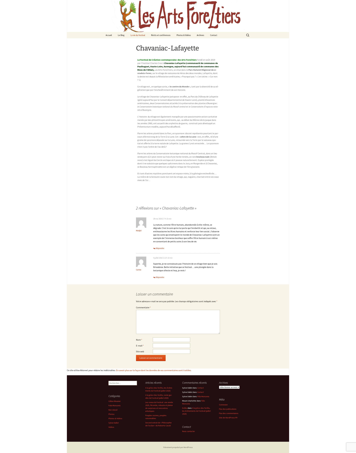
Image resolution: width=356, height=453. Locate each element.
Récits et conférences (160, 35)
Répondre (160, 248)
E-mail (140, 345)
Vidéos (111, 427)
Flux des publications (227, 409)
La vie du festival (137, 35)
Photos (111, 414)
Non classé (113, 410)
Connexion (223, 404)
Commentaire (143, 307)
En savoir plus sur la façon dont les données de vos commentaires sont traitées (153, 370)
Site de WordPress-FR (228, 417)
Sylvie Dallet (113, 423)
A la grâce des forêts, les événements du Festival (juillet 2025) (196, 411)
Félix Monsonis (203, 396)
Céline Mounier (114, 401)
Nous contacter (188, 431)
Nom (139, 339)
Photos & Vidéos (183, 35)
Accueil (109, 35)
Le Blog (121, 35)
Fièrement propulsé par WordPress (178, 447)
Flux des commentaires (228, 413)
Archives (200, 35)
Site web (140, 351)
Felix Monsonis (114, 405)
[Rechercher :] (248, 35)
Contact (213, 35)
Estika (184, 408)
